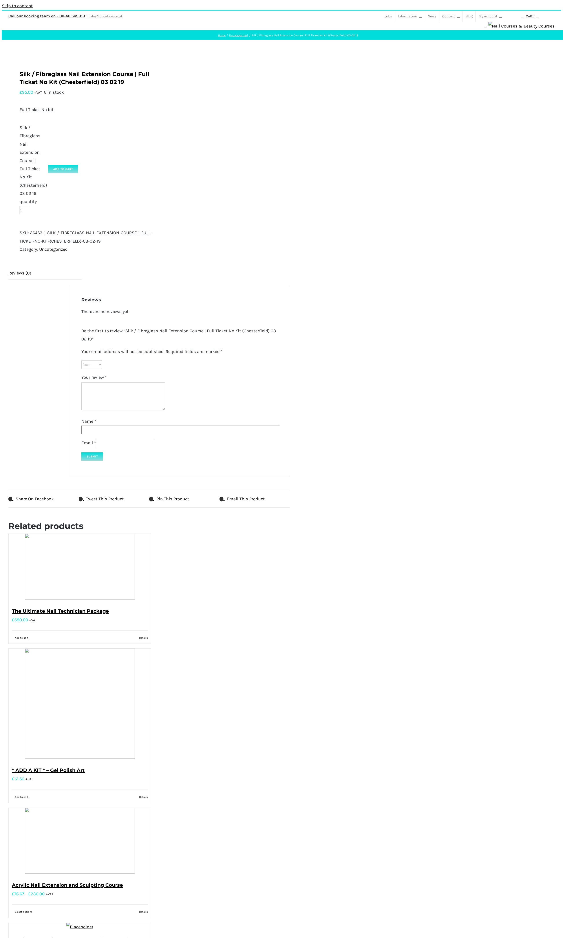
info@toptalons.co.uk (106, 16)
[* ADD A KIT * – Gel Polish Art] (80, 705)
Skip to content (17, 5)
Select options (23, 911)
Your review (94, 377)
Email (88, 442)
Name (88, 421)
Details (143, 637)
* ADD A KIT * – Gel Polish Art (48, 770)
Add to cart (63, 169)
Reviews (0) (19, 273)
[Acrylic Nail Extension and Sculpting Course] (80, 842)
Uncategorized (53, 249)
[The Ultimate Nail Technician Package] (80, 568)
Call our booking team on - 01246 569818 (46, 16)
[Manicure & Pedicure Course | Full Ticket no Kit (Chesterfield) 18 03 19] (80, 927)
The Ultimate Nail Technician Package (60, 611)
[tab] (45, 273)
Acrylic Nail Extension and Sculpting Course (67, 885)
